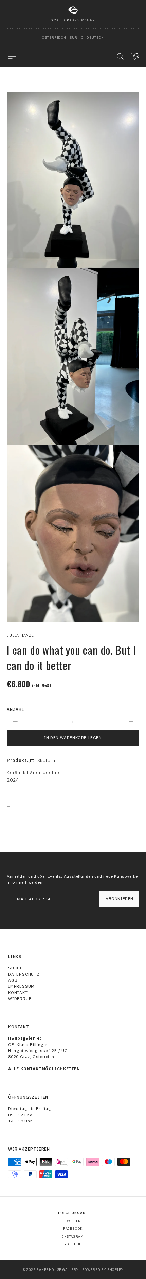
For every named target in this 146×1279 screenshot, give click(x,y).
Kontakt (18, 992)
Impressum (21, 986)
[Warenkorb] (135, 56)
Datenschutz (24, 974)
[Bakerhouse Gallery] (73, 10)
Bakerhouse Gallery (57, 1269)
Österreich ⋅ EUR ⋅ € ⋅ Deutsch (73, 37)
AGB (12, 980)
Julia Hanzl (20, 635)
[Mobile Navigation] (12, 56)
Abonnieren (119, 898)
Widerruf (19, 998)
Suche (15, 967)
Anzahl (15, 709)
